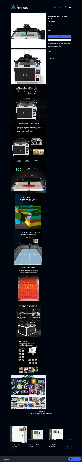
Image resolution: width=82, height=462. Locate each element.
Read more (50, 47)
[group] (41, 437)
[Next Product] (69, 434)
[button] (65, 7)
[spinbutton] (51, 32)
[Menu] (70, 7)
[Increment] (53, 32)
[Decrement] (49, 32)
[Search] (62, 7)
